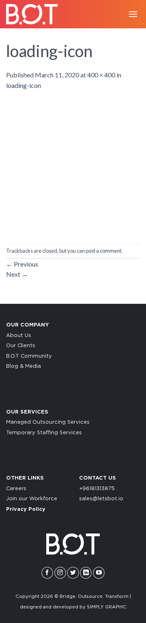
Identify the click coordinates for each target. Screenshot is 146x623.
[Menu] (133, 14)
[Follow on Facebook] (47, 572)
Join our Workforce (31, 498)
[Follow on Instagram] (60, 572)
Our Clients (20, 345)
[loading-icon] (73, 166)
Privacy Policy (25, 509)
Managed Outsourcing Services (48, 422)
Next (17, 274)
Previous (22, 264)
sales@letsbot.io (101, 498)
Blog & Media (23, 366)
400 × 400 (101, 75)
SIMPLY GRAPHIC (107, 607)
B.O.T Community (29, 356)
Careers (16, 488)
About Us (18, 335)
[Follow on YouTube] (99, 572)
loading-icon (23, 85)
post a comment (103, 250)
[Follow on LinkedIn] (86, 572)
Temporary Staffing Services (44, 432)
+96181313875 (97, 488)
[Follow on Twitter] (73, 572)
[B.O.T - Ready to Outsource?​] (34, 14)
